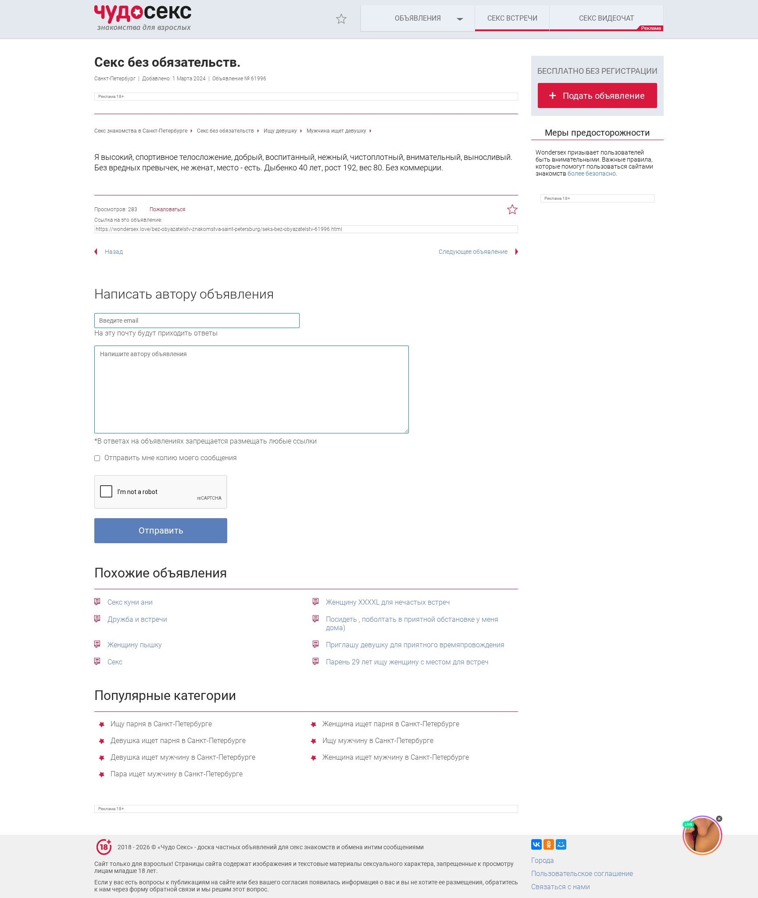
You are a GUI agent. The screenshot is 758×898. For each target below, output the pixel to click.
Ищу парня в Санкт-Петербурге (161, 724)
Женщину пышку (134, 645)
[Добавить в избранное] (512, 209)
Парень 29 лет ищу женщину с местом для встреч (407, 662)
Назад (114, 251)
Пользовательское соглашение (582, 873)
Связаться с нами (560, 887)
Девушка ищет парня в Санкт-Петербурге (178, 741)
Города (542, 860)
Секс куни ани (130, 602)
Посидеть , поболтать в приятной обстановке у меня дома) (412, 623)
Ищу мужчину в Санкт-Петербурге (377, 741)
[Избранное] (341, 19)
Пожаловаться (168, 209)
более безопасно (592, 173)
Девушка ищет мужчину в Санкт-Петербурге (183, 757)
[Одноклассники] (548, 844)
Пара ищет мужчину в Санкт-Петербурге (177, 774)
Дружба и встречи (137, 619)
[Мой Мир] (561, 844)
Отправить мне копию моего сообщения (170, 458)
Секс (114, 662)
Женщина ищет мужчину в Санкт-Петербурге (395, 757)
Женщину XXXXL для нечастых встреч (388, 602)
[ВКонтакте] (536, 844)
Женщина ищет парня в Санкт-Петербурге (390, 724)
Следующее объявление (473, 251)
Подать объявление (604, 95)
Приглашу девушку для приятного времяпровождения (415, 645)
